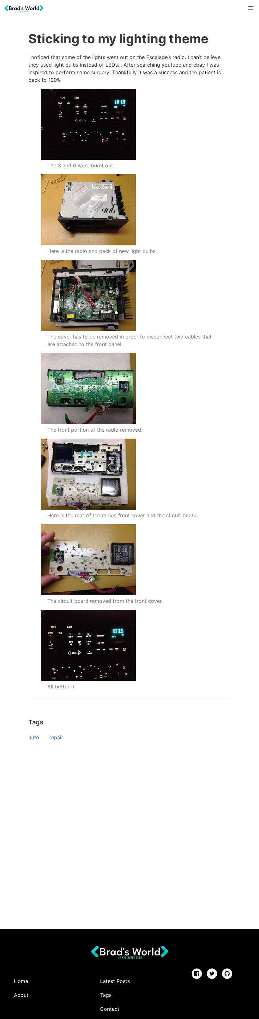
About (21, 995)
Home (21, 981)
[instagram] (227, 973)
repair (56, 737)
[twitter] (212, 973)
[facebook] (197, 973)
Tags (105, 995)
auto (33, 737)
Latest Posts (115, 981)
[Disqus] (129, 833)
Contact (109, 1009)
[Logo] (24, 8)
